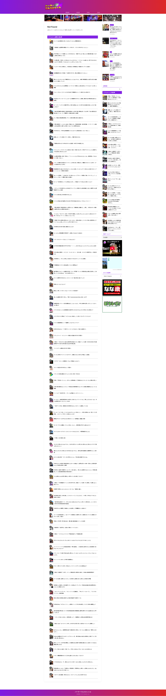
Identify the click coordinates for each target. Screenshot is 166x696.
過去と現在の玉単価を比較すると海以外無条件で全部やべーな (67, 598)
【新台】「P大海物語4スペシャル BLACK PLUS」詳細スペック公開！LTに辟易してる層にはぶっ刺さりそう (75, 483)
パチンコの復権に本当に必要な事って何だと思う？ (114, 214)
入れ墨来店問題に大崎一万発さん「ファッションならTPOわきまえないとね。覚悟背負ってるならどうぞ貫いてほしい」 (75, 157)
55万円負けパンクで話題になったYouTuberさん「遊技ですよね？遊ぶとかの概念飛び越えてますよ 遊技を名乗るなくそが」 (75, 54)
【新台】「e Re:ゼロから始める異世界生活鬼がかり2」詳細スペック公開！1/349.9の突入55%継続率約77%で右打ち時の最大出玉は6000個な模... (75, 342)
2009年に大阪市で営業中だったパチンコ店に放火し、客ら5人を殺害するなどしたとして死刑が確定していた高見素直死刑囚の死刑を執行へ (75, 470)
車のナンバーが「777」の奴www (114, 179)
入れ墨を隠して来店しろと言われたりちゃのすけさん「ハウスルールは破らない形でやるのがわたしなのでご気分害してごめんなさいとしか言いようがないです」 (75, 61)
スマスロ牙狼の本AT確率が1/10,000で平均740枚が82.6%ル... (114, 201)
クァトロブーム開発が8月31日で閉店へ (62, 348)
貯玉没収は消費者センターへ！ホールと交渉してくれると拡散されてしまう (114, 208)
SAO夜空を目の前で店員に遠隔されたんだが (64, 226)
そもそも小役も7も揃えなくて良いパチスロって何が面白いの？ (114, 173)
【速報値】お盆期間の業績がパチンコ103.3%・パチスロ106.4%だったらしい (71, 47)
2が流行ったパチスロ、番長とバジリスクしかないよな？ (114, 166)
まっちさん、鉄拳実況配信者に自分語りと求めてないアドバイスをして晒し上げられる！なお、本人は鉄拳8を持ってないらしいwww (75, 400)
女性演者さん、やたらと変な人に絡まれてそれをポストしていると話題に (70, 258)
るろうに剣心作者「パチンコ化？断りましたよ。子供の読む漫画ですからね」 (71, 457)
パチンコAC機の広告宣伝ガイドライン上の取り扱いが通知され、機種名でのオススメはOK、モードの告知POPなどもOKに (75, 163)
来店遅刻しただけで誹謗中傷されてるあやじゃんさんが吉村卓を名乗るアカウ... (114, 222)
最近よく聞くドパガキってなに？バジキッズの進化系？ (66, 290)
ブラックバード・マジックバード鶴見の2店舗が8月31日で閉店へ (68, 335)
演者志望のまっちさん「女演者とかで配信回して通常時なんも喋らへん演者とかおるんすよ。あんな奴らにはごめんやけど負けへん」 (75, 669)
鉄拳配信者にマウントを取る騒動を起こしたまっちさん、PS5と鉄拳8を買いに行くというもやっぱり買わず (75, 304)
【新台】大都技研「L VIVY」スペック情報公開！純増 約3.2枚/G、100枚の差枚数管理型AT (74, 572)
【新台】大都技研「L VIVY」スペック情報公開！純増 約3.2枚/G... (114, 153)
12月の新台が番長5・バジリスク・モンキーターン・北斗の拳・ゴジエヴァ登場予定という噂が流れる (75, 253)
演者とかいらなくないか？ (60, 284)
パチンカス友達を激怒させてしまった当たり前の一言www (67, 374)
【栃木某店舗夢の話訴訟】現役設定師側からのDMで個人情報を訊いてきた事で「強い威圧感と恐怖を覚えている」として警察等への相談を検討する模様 (75, 112)
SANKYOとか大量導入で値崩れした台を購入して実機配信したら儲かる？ (70, 508)
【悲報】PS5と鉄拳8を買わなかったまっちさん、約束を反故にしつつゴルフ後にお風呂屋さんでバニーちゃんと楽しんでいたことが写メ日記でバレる (75, 221)
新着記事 (67, 12)
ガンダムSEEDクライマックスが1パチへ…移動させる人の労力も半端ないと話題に (72, 354)
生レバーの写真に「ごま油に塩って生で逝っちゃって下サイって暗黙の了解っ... (114, 194)
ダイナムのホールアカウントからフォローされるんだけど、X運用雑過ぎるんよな (72, 431)
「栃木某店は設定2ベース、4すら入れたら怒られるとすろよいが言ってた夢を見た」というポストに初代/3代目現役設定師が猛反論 (75, 502)
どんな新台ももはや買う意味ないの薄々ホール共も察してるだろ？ (68, 476)
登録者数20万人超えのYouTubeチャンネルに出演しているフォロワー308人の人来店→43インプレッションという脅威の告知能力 (75, 169)
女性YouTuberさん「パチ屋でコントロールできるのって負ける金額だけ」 (70, 329)
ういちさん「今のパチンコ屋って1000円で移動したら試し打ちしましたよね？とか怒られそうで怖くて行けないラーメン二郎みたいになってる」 (75, 214)
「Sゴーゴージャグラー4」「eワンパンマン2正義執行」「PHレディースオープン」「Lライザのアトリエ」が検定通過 (75, 592)
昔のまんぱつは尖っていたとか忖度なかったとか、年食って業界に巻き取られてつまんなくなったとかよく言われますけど (116, 29)
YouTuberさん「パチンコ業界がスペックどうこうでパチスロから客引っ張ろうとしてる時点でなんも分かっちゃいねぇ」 (116, 43)
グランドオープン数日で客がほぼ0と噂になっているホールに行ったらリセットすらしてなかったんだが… (75, 554)
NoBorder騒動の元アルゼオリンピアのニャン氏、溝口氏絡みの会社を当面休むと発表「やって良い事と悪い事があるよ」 (75, 637)
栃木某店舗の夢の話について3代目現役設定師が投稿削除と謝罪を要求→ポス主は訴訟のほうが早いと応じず (75, 611)
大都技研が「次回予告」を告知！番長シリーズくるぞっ (66, 527)
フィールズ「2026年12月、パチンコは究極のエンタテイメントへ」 (69, 393)
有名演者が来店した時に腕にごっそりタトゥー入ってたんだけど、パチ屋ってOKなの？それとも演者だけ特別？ (75, 496)
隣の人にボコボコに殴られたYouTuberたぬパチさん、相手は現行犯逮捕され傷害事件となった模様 (75, 451)
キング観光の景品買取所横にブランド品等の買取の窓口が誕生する (68, 117)
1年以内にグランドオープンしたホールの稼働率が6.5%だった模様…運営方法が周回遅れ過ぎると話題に (75, 99)
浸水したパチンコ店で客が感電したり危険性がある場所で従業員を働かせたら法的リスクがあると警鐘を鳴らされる (75, 643)
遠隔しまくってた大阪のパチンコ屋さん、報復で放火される (67, 137)
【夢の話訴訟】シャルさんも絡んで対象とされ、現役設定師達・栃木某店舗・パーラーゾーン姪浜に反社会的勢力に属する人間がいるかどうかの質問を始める (75, 125)
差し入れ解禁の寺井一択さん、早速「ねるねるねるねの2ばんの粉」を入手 (70, 297)
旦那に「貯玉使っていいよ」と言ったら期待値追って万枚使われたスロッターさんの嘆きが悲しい (75, 380)
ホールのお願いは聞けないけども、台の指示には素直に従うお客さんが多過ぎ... (114, 139)
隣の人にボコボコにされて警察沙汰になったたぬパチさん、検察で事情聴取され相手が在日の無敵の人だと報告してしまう (75, 80)
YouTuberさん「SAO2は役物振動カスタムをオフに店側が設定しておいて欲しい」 (72, 130)
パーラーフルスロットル (83, 692)
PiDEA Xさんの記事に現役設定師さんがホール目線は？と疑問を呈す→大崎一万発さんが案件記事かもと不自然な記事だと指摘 (75, 464)
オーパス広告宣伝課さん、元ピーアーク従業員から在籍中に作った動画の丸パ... (114, 118)
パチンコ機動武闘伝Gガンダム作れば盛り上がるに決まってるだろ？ (69, 655)
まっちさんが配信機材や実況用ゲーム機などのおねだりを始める (68, 233)
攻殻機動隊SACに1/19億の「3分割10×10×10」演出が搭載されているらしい (70, 73)
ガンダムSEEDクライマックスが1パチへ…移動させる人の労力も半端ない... (114, 187)
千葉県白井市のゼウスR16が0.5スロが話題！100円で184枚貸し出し (69, 143)
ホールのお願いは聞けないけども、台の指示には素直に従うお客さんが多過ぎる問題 (72, 578)
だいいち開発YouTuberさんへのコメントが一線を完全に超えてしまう (69, 277)
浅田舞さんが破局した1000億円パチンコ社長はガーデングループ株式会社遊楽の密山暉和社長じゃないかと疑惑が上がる (75, 586)
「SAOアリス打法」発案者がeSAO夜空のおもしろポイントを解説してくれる (71, 406)
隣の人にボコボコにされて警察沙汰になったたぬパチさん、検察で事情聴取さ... (114, 104)
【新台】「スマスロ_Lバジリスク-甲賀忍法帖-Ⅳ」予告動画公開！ (68, 534)
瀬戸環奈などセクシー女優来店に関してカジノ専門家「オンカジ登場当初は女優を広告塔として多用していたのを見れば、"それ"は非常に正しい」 (75, 272)
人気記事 (78, 12)
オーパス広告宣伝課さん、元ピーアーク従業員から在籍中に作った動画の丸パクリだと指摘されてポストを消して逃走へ (75, 515)
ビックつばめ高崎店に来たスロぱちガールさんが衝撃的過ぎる (67, 41)
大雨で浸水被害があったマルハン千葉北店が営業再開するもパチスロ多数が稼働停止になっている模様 (75, 387)
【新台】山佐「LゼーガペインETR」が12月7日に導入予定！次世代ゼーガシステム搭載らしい (74, 623)
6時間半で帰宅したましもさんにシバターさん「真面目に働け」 (68, 489)
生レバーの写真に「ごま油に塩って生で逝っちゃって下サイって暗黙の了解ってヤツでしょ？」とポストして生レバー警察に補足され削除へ (75, 176)
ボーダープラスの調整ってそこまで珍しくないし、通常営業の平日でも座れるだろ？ (72, 425)
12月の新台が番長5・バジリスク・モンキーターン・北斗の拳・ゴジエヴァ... (114, 146)
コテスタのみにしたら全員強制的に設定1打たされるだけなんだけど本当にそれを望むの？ (73, 309)
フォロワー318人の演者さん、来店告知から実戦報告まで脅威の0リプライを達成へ (72, 66)
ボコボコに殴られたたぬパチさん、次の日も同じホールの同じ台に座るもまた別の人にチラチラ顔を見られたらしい (75, 445)
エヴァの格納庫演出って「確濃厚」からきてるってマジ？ (66, 322)
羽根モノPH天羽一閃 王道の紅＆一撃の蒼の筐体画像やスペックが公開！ (70, 521)
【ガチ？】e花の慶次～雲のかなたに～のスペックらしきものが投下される (70, 674)
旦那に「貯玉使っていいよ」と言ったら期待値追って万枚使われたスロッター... (114, 98)
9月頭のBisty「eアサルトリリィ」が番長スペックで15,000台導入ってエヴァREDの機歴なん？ (75, 604)
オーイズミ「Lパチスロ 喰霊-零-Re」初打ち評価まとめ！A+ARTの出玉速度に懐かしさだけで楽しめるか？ (75, 105)
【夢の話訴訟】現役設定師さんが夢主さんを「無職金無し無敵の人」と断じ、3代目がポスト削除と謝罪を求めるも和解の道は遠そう (75, 208)
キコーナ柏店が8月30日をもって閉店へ (62, 367)
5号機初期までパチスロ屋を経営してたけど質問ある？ (66, 265)
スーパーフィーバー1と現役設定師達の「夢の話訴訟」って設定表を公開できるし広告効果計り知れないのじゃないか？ (75, 547)
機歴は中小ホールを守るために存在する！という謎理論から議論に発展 (69, 418)
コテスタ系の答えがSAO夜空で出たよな (63, 194)
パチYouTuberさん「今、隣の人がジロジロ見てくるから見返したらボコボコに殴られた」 (73, 662)
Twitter (88, 12)
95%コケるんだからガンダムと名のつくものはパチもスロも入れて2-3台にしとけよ (72, 540)
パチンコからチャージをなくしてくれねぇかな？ (64, 239)
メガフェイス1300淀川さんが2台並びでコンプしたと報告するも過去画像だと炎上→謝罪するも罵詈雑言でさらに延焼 (75, 189)
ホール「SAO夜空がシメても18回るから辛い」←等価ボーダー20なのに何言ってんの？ (73, 181)
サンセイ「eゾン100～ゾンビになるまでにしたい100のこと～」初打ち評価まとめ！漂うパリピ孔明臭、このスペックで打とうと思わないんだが (75, 413)
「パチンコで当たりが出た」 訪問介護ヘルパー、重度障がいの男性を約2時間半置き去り (73, 617)
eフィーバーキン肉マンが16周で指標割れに (63, 559)
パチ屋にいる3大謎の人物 (59, 438)
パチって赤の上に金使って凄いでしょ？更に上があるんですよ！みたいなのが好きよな (73, 649)
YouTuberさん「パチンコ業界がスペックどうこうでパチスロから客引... (114, 229)
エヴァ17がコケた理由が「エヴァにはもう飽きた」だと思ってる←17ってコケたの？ (72, 316)
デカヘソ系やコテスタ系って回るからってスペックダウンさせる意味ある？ (70, 566)
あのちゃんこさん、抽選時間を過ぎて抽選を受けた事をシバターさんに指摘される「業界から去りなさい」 (75, 630)
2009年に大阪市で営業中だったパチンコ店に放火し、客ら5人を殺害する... (114, 160)
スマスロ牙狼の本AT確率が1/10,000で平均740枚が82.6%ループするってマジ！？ (72, 201)
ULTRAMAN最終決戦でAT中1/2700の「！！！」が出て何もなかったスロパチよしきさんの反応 (75, 245)
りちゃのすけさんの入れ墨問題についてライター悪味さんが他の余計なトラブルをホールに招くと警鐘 (75, 86)
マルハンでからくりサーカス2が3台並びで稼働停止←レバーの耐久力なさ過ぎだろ (72, 92)
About (98, 12)
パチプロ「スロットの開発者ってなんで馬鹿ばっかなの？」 (67, 361)
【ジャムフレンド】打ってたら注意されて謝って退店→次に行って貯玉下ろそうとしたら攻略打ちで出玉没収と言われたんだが (75, 150)
